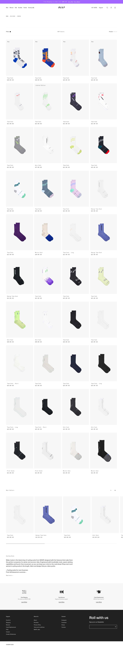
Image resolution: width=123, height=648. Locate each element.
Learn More (24, 602)
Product (111, 31)
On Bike (12, 16)
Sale (16, 7)
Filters (7, 31)
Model (115, 31)
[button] (20, 634)
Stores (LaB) (31, 7)
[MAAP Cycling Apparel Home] (61, 8)
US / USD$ (94, 7)
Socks (19, 16)
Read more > (9, 575)
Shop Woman (77, 1)
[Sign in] (111, 8)
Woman (11, 7)
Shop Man (70, 1)
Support (101, 7)
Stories (25, 7)
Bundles (20, 7)
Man (7, 7)
